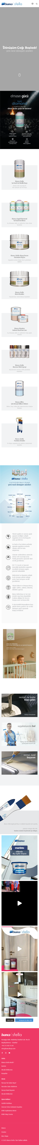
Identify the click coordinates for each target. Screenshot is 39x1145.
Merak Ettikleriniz (7, 1069)
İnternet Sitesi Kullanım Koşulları (12, 1107)
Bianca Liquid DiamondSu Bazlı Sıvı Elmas (19, 219)
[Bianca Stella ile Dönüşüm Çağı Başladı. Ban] (20, 949)
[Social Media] (2, 1053)
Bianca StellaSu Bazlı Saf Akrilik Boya (19, 182)
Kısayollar (4, 1073)
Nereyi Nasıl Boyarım (8, 1090)
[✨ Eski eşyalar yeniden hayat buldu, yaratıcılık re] (20, 903)
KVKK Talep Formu (7, 1114)
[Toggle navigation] (32, 3)
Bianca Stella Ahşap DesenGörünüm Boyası (19, 256)
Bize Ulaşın (5, 1136)
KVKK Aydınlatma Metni (9, 1110)
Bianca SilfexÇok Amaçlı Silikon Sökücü (19, 403)
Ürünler (4, 1132)
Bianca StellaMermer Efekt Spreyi (19, 366)
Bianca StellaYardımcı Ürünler (19, 439)
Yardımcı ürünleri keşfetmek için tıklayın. (26, 830)
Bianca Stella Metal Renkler (19, 293)
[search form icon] (36, 3)
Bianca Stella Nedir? (8, 1062)
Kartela (4, 1066)
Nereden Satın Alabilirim (9, 1086)
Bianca (4, 1128)
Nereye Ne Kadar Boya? (9, 1082)
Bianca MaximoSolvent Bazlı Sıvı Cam (19, 329)
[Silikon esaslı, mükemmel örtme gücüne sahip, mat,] (20, 857)
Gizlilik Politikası (7, 1103)
